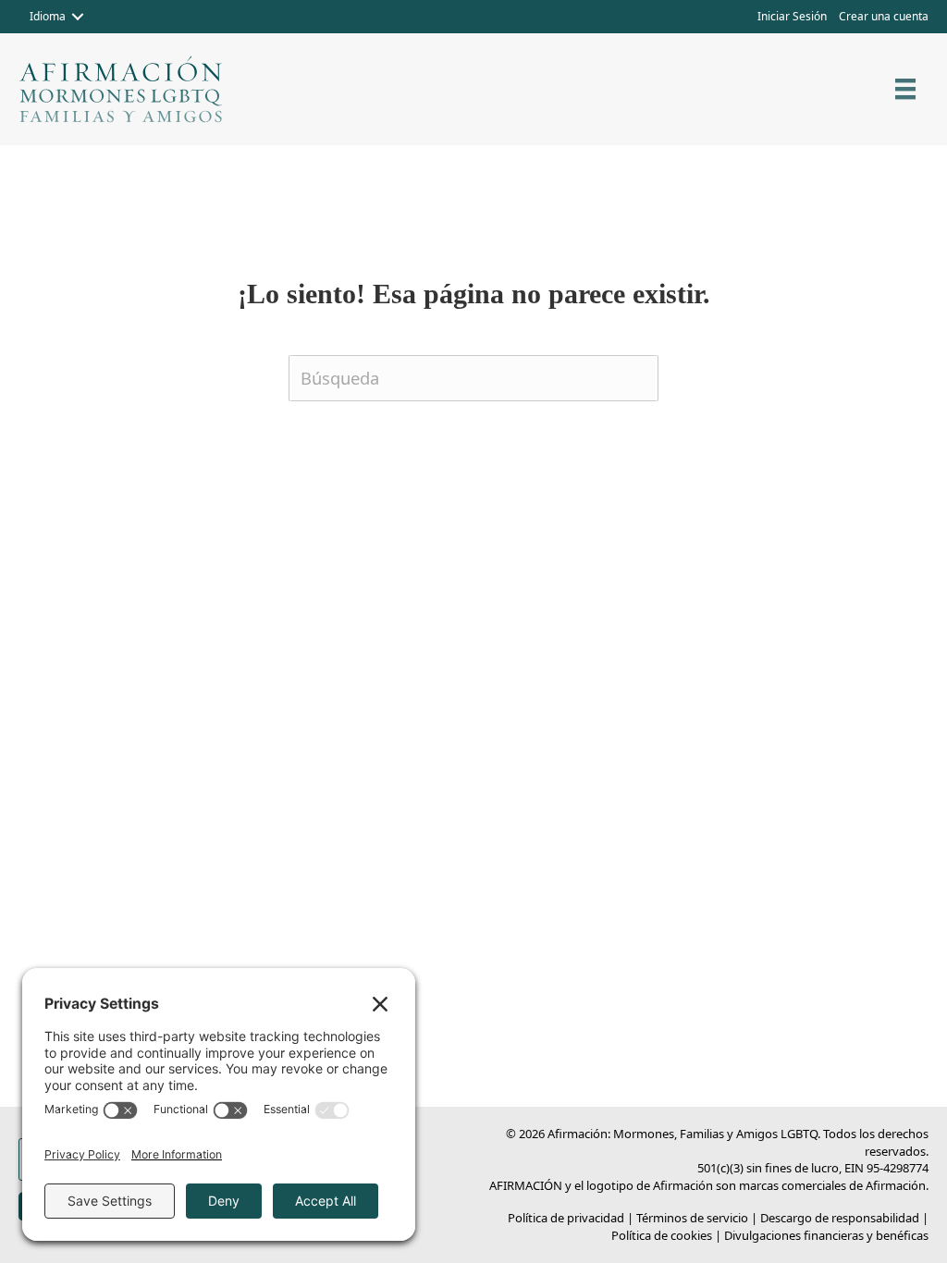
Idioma (48, 16)
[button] (78, 16)
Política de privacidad (566, 1217)
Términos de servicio (692, 1217)
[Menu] (905, 89)
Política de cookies (661, 1235)
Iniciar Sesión (792, 16)
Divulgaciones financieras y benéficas (826, 1235)
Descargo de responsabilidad (839, 1217)
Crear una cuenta (884, 16)
